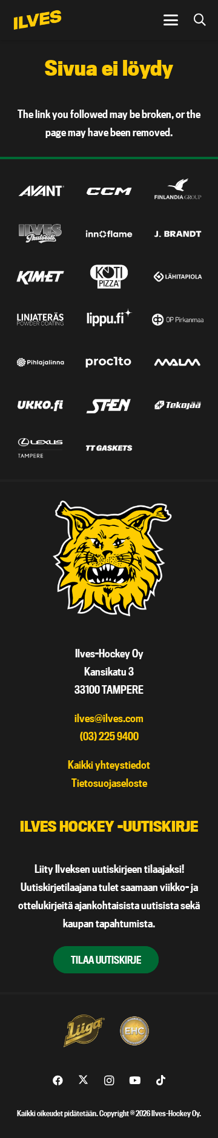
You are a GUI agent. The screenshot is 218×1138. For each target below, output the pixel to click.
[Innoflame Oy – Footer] (109, 234)
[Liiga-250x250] (83, 1031)
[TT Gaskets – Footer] (109, 448)
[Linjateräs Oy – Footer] (40, 319)
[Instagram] (109, 1081)
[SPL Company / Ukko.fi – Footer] (40, 405)
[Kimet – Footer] (40, 276)
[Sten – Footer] (109, 405)
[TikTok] (161, 1081)
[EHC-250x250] (134, 1031)
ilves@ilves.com (109, 718)
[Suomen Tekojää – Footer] (177, 405)
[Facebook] (58, 1081)
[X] (83, 1081)
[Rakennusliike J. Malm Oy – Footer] (177, 362)
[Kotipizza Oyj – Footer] (109, 276)
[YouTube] (135, 1081)
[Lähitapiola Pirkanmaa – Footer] (177, 276)
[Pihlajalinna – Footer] (40, 362)
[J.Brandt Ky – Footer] (177, 234)
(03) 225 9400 (109, 736)
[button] (171, 20)
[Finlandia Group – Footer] (177, 191)
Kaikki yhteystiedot (109, 765)
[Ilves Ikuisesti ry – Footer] (40, 234)
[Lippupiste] (109, 319)
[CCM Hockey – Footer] (109, 191)
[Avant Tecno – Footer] (40, 191)
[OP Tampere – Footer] (177, 319)
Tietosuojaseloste (109, 783)
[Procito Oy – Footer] (109, 362)
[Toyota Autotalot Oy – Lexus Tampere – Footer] (40, 448)
